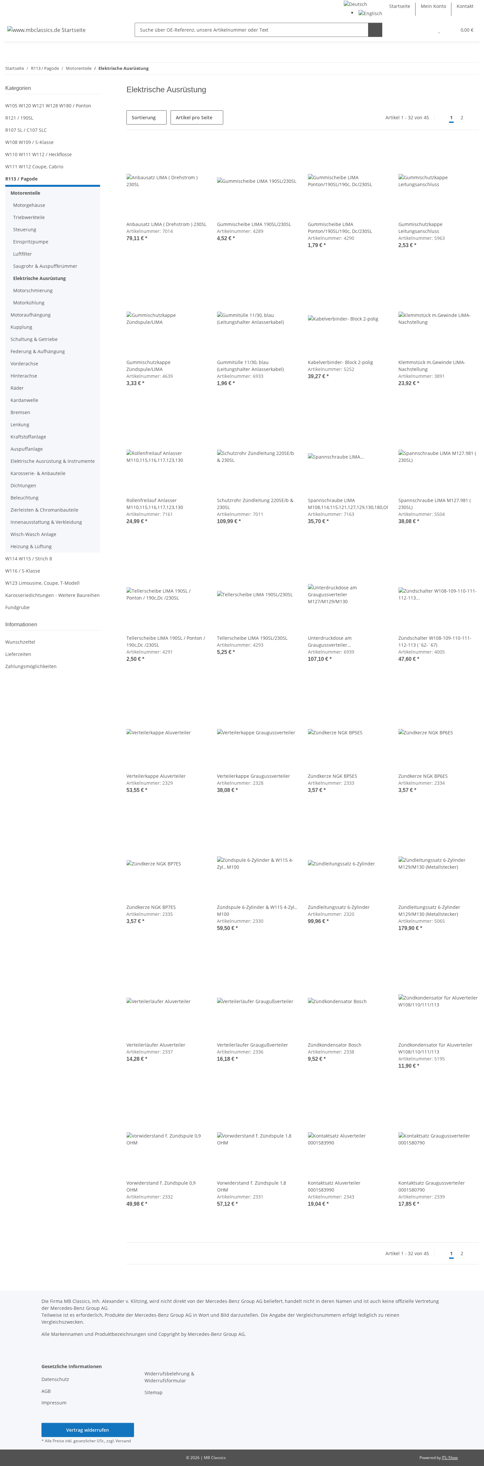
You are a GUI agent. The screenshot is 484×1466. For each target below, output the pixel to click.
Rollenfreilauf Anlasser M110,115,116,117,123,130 (154, 503)
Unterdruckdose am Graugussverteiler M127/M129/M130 (330, 641)
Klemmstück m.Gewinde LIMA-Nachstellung (432, 365)
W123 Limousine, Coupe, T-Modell (42, 583)
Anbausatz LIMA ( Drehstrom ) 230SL (166, 224)
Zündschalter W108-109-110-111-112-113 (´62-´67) (434, 641)
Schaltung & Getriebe (34, 339)
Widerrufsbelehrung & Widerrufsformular (169, 1377)
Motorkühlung (28, 302)
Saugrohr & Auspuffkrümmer (45, 266)
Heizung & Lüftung (31, 546)
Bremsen (20, 412)
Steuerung (24, 229)
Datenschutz (55, 1379)
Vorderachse (24, 363)
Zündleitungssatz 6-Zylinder (339, 907)
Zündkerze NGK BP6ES (423, 776)
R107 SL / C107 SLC (26, 130)
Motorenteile (25, 193)
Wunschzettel (20, 642)
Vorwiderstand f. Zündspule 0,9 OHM (161, 1186)
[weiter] (473, 117)
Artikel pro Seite (194, 117)
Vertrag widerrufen (87, 1430)
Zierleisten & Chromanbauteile (44, 510)
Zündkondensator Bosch (335, 1045)
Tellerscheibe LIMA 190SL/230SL (252, 638)
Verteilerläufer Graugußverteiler (252, 1045)
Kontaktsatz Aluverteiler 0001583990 (334, 1186)
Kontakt (465, 6)
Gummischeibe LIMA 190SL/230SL (254, 224)
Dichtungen (23, 485)
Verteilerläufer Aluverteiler (155, 1045)
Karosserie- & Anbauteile (38, 473)
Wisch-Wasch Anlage (33, 534)
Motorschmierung (33, 290)
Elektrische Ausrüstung (39, 278)
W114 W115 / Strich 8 (28, 558)
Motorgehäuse (29, 205)
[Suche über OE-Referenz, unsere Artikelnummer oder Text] (375, 30)
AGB (46, 1391)
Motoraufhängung (31, 315)
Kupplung (21, 327)
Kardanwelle (24, 400)
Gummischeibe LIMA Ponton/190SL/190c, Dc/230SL (340, 227)
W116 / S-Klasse (22, 571)
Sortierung (144, 117)
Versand (123, 1441)
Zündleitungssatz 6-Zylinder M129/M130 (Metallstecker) (429, 910)
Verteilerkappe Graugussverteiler (253, 776)
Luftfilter (22, 254)
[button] (426, 29)
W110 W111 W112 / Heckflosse (38, 154)
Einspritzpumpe (30, 242)
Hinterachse (24, 376)
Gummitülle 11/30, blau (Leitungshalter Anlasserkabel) (250, 365)
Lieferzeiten (18, 654)
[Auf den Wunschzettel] (195, 152)
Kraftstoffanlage (28, 437)
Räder (17, 388)
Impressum (54, 1402)
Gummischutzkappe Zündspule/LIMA (148, 365)
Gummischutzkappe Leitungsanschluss (420, 227)
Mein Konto (433, 6)
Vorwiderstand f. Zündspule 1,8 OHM (251, 1186)
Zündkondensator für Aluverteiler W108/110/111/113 (435, 1048)
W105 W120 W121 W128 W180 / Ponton (48, 105)
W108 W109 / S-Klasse (29, 142)
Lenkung (20, 424)
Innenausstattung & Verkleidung (46, 522)
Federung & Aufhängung (38, 351)
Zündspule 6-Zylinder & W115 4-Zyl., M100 (257, 910)
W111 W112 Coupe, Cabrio (34, 166)
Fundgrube (17, 607)
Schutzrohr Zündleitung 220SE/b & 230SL (255, 503)
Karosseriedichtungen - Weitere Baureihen (52, 595)
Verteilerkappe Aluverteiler (156, 776)
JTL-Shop (450, 1457)
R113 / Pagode (21, 179)
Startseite (399, 6)
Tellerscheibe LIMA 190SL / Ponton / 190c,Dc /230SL (165, 641)
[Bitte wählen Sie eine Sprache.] (355, 3)
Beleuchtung (25, 497)
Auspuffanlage (27, 449)
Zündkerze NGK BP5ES (332, 776)
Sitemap (154, 1392)
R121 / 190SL (19, 118)
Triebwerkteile (29, 217)
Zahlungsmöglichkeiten (31, 666)
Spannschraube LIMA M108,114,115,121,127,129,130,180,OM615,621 (348, 503)
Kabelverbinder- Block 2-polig (340, 362)
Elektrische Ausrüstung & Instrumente (53, 461)
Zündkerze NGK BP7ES (151, 907)
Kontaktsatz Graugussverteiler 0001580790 (431, 1186)
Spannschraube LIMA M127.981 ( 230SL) (434, 503)
